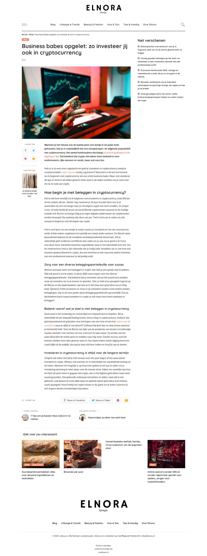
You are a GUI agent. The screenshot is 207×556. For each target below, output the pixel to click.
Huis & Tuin (37, 465)
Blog (25, 39)
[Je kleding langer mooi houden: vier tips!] (29, 180)
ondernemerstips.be (104, 549)
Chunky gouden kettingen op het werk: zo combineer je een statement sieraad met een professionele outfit (159, 61)
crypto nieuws (68, 172)
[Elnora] (103, 9)
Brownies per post (73, 471)
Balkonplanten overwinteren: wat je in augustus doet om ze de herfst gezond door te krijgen (160, 49)
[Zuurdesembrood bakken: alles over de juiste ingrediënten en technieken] (41, 454)
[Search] (183, 24)
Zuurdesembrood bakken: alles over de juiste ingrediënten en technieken (38, 475)
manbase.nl (103, 552)
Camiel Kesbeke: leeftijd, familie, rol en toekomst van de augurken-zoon (124, 444)
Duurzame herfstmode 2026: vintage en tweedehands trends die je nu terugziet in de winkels (159, 73)
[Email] (33, 158)
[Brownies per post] (83, 454)
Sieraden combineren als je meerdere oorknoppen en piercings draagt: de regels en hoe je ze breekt (161, 85)
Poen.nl (125, 536)
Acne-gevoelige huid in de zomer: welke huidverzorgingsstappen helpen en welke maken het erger (160, 97)
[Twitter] (33, 150)
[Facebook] (25, 150)
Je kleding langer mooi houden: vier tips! (29, 193)
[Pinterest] (25, 158)
